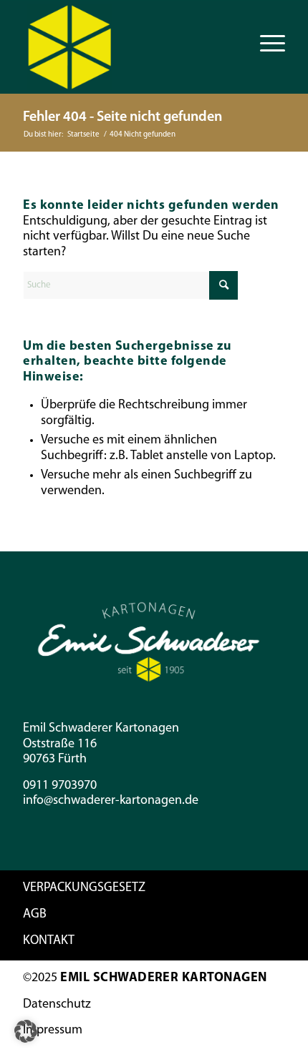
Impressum (52, 1030)
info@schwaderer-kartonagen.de (110, 801)
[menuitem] (265, 44)
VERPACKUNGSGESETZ (84, 888)
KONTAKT (48, 941)
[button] (26, 1031)
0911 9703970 (60, 786)
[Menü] (265, 44)
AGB (35, 914)
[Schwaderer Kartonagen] (127, 47)
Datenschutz (57, 1004)
